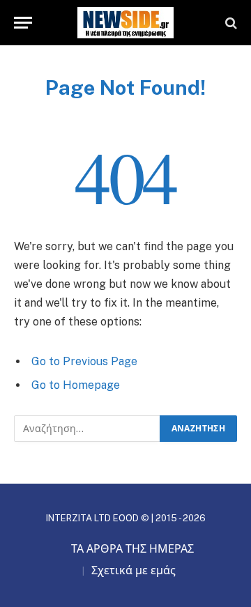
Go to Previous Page (84, 361)
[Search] (229, 22)
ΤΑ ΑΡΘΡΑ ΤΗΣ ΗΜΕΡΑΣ (132, 548)
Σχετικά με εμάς (133, 570)
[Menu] (23, 22)
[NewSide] (125, 22)
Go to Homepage (75, 385)
